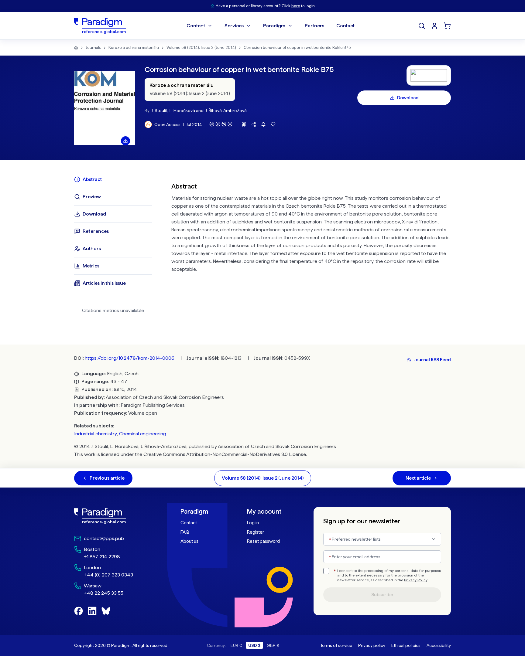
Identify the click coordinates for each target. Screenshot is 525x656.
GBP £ (273, 645)
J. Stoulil (159, 110)
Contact (188, 522)
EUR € (236, 645)
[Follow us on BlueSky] (105, 611)
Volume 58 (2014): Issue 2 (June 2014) (201, 47)
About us (189, 541)
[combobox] (382, 539)
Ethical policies (405, 645)
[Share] (253, 124)
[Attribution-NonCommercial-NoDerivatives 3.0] (221, 124)
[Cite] (244, 124)
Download (408, 97)
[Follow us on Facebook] (78, 611)
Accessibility (439, 645)
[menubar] (271, 25)
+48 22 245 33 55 (103, 593)
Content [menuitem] (196, 26)
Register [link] (255, 532)
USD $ (254, 645)
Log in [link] (253, 522)
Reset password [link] (263, 541)
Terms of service (336, 645)
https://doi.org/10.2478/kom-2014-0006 (129, 358)
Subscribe (382, 594)
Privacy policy (371, 645)
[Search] (421, 25)
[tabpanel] (311, 247)
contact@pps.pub (104, 538)
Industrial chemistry (95, 434)
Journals (93, 47)
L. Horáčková (182, 110)
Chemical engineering (142, 434)
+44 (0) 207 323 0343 (108, 575)
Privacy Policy (415, 580)
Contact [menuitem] (345, 26)
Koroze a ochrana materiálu (133, 47)
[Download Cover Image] (125, 140)
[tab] (113, 179)
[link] (114, 516)
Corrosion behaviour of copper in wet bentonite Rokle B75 (297, 47)
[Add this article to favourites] (273, 124)
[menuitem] (434, 25)
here (295, 6)
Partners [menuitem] (314, 26)
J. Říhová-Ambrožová (226, 110)
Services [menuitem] (234, 26)
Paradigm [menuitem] (274, 26)
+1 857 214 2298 (102, 556)
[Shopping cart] (447, 25)
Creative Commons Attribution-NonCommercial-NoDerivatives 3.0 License (224, 454)
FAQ (184, 532)
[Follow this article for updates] (263, 124)
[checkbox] (326, 571)
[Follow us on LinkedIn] (92, 611)
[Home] (76, 47)
